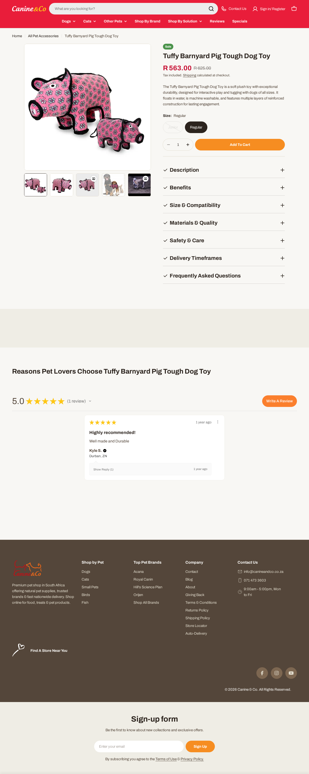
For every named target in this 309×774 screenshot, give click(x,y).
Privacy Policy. (192, 759)
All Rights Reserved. (275, 689)
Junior (175, 129)
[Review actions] (217, 422)
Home (17, 36)
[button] (90, 401)
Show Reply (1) (103, 469)
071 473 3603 (255, 580)
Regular (196, 127)
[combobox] (133, 8)
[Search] (211, 9)
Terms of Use (166, 759)
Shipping (189, 75)
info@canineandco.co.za (263, 572)
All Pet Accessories (43, 36)
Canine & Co (247, 689)
